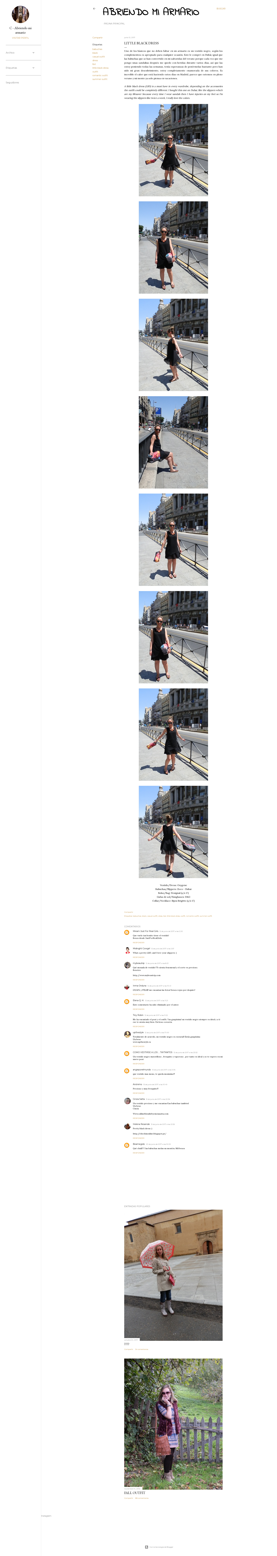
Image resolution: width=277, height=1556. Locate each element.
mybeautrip (139, 963)
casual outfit (98, 56)
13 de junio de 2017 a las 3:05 (163, 1070)
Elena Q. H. (138, 1000)
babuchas (97, 49)
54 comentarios (141, 1349)
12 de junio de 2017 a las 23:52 (186, 1052)
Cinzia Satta (139, 1099)
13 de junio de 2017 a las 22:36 (158, 1099)
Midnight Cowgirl (141, 948)
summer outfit (99, 79)
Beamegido (139, 1144)
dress (95, 60)
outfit (95, 71)
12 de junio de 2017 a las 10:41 (159, 986)
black (95, 53)
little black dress (100, 68)
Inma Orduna (139, 985)
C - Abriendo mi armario (21, 30)
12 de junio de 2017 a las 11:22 (156, 1015)
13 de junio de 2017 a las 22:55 (163, 1124)
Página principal (114, 23)
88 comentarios (141, 1498)
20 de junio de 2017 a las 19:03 (158, 1144)
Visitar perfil (20, 38)
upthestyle (138, 1032)
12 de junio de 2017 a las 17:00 (157, 1032)
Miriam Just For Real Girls (145, 931)
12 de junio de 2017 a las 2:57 (162, 948)
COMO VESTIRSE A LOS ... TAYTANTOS (152, 1052)
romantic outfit (100, 75)
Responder (138, 942)
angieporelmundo (142, 1069)
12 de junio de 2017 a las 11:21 (156, 1000)
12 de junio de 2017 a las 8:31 (157, 963)
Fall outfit (134, 1493)
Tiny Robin (138, 1015)
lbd (94, 64)
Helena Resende (141, 1124)
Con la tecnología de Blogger (161, 1547)
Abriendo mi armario (151, 12)
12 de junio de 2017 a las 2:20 (171, 931)
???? (126, 1344)
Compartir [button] (97, 37)
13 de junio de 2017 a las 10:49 (155, 1084)
